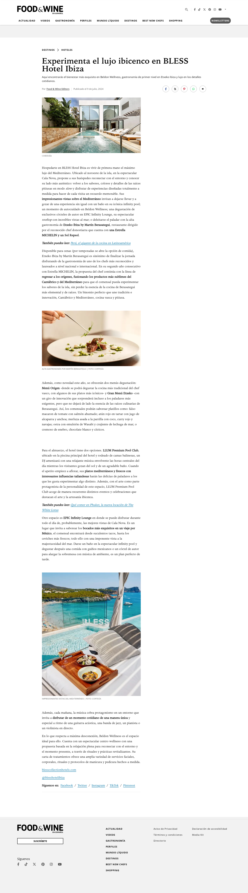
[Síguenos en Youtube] (220, 9)
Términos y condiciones (168, 834)
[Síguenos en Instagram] (215, 9)
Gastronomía (65, 20)
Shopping (176, 20)
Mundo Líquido (108, 20)
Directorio (160, 840)
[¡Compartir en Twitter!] (175, 89)
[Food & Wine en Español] (40, 9)
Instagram (98, 785)
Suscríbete (40, 841)
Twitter (82, 785)
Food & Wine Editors (57, 88)
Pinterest (129, 785)
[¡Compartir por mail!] (202, 89)
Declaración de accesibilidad (209, 828)
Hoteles (67, 49)
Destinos (130, 20)
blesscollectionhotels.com (59, 770)
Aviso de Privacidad (165, 828)
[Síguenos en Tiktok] (199, 9)
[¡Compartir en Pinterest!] (184, 89)
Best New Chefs (153, 20)
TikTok (114, 785)
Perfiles (86, 20)
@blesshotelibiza (53, 777)
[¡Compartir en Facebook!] (166, 89)
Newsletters (220, 20)
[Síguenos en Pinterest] (209, 9)
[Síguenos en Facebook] (195, 9)
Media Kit (198, 834)
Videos (45, 20)
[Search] (187, 9)
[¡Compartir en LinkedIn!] (193, 89)
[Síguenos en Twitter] (204, 9)
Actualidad (27, 20)
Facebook (67, 785)
